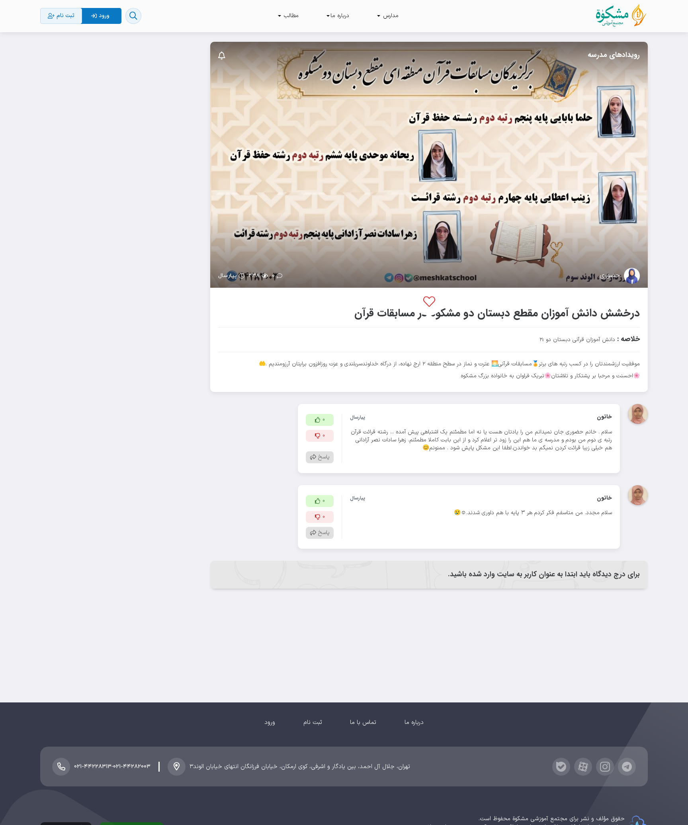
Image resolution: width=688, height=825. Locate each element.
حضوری (610, 275)
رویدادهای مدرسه (614, 54)
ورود (269, 722)
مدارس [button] (390, 16)
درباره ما (414, 722)
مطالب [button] (290, 16)
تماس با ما (363, 722)
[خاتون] (638, 414)
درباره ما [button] (339, 16)
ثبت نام (312, 722)
